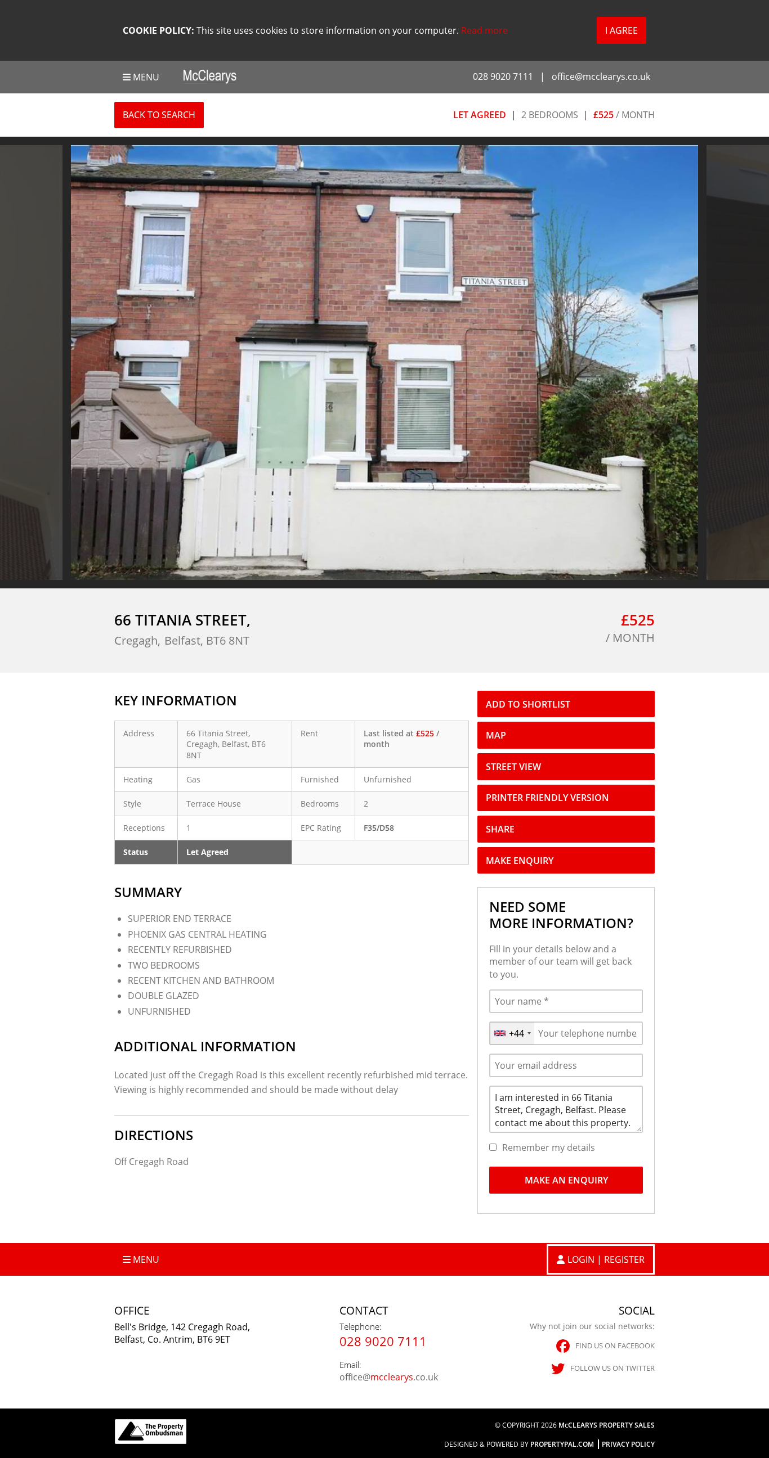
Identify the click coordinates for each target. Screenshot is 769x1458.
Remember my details (548, 1147)
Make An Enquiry (566, 1180)
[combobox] (512, 1033)
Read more (484, 30)
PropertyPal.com (562, 1444)
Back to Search (159, 115)
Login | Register (606, 1259)
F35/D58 (379, 827)
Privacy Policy (628, 1444)
